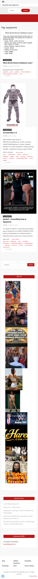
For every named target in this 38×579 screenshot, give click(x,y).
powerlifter (25, 241)
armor (4, 154)
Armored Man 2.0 (10, 132)
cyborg (19, 154)
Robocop (12, 158)
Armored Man (11, 154)
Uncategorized (7, 60)
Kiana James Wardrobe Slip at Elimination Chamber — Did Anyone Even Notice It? (18, 517)
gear (11, 72)
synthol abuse (28, 245)
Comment (8, 75)
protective (30, 156)
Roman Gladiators (26, 72)
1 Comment (8, 249)
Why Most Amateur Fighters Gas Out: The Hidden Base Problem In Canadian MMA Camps (18, 523)
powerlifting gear (29, 243)
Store (15, 566)
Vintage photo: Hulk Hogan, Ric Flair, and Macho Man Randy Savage (18, 512)
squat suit (14, 245)
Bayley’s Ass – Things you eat (11, 507)
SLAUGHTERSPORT (21, 158)
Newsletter (28, 561)
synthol (21, 245)
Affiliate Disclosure (16, 562)
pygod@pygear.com (9, 544)
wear (21, 73)
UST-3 (31, 158)
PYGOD (5, 66)
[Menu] (3, 2)
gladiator (17, 72)
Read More (19, 152)
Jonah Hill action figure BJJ (10, 5)
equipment (5, 72)
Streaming (5, 566)
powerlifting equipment (16, 243)
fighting (12, 156)
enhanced (25, 154)
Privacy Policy (33, 576)
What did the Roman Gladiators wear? (18, 63)
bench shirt (6, 241)
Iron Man (23, 156)
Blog (3, 561)
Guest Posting (29, 566)
